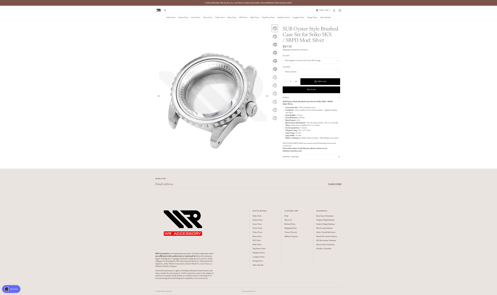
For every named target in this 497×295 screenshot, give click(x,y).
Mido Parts (257, 245)
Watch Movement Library (326, 236)
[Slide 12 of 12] (275, 118)
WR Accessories (166, 291)
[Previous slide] (158, 96)
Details (286, 98)
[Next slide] (268, 96)
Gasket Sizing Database (325, 224)
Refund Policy (289, 224)
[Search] (165, 10)
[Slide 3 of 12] (275, 44)
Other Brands (258, 265)
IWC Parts (257, 240)
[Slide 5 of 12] (275, 61)
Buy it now (311, 90)
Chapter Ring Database (325, 220)
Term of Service (290, 232)
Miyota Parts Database (325, 245)
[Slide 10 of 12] (275, 101)
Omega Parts (258, 261)
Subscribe (335, 184)
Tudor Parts (257, 232)
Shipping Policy (290, 228)
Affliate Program (291, 236)
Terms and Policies (248, 291)
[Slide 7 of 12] (275, 77)
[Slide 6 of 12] (275, 69)
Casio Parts (257, 224)
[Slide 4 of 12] (275, 52)
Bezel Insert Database (325, 216)
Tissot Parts (257, 228)
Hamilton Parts (259, 253)
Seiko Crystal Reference (325, 232)
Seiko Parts (257, 216)
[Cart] (340, 10)
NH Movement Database (326, 240)
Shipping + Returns (291, 157)
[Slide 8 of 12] (275, 85)
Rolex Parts (257, 236)
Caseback (286, 67)
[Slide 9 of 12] (275, 93)
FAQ (286, 216)
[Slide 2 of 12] (275, 36)
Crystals (286, 56)
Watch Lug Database (324, 228)
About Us (288, 220)
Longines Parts (259, 257)
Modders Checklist (323, 249)
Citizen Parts (258, 220)
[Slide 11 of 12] (275, 109)
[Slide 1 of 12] (275, 28)
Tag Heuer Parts (259, 249)
